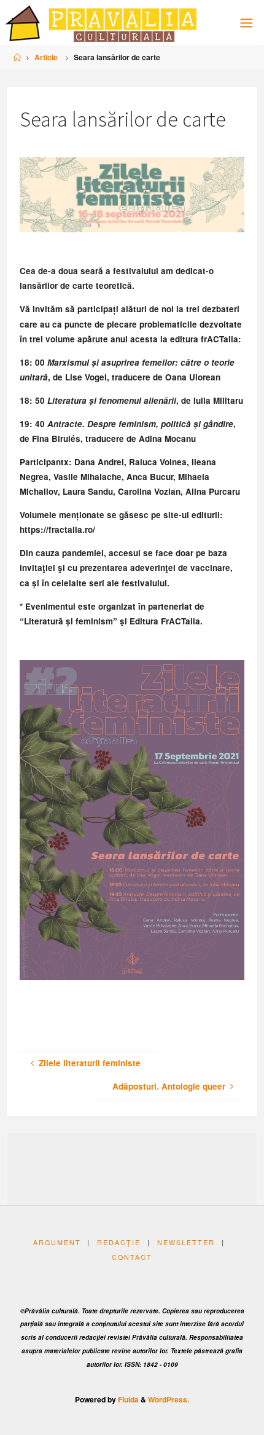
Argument (57, 1242)
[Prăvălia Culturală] (101, 22)
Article (46, 57)
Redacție (119, 1242)
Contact (132, 1257)
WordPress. (168, 1399)
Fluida (127, 1399)
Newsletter (186, 1242)
